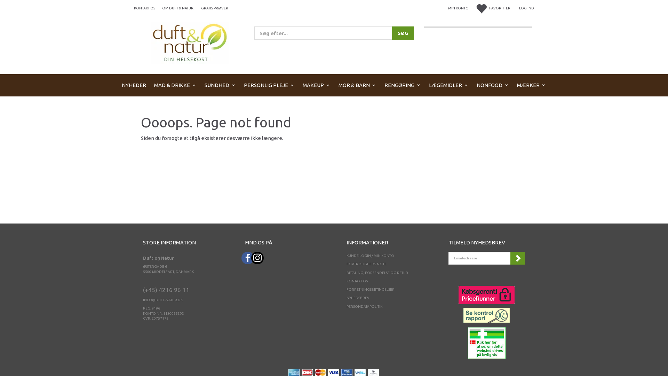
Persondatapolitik (364, 306)
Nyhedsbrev (358, 298)
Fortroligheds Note (367, 264)
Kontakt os (144, 8)
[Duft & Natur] (190, 42)
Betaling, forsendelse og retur (377, 273)
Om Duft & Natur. (178, 8)
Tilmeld (517, 258)
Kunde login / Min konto (370, 256)
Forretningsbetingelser (371, 289)
